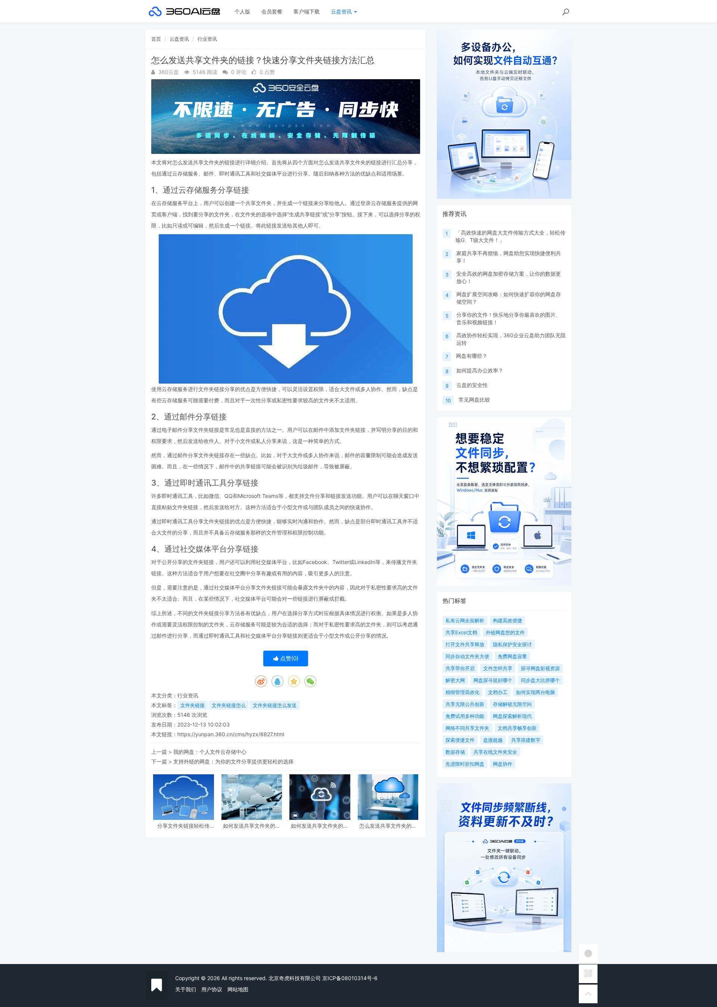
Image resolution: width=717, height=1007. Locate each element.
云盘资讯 (342, 11)
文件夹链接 (192, 705)
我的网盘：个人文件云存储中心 (209, 752)
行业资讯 (207, 39)
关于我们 (185, 989)
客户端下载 (307, 11)
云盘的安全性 (472, 385)
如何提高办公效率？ (479, 370)
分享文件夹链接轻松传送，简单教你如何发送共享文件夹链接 (183, 825)
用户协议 (211, 989)
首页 (156, 39)
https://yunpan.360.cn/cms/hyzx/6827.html (230, 734)
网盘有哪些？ (471, 356)
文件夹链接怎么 (229, 705)
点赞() (288, 658)
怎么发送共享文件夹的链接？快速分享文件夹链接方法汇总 (388, 825)
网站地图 (237, 989)
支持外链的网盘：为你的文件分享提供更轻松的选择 (233, 761)
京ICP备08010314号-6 (350, 978)
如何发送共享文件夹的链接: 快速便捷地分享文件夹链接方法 (251, 825)
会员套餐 (271, 11)
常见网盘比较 (474, 399)
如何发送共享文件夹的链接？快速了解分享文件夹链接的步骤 (319, 825)
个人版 (242, 11)
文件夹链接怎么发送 (275, 705)
